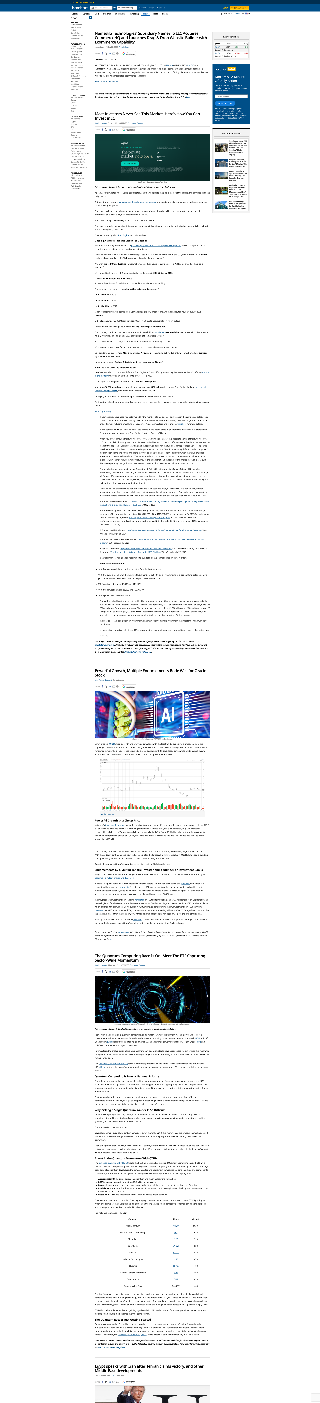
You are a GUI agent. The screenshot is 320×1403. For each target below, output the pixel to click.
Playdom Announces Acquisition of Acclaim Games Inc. (146, 548)
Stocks (75, 13)
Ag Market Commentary (79, 167)
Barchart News (76, 27)
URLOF (190, 65)
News (145, 13)
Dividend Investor (77, 156)
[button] (247, 13)
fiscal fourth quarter (114, 825)
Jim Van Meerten (77, 68)
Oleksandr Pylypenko (78, 76)
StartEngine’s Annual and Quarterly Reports (149, 517)
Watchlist (143, 8)
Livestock (74, 105)
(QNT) (110, 1041)
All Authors (75, 89)
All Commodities (77, 97)
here (188, 97)
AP (113, 1375)
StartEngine (160, 332)
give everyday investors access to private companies (156, 245)
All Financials (75, 119)
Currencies (120, 13)
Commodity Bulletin (78, 162)
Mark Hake (75, 73)
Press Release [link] (124, 47)
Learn (165, 13)
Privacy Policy (232, 118)
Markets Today (76, 25)
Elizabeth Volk (76, 59)
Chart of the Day (77, 35)
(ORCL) (112, 743)
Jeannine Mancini (77, 65)
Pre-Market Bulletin (78, 159)
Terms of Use (219, 118)
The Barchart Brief (77, 148)
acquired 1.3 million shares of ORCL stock (114, 877)
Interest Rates (76, 132)
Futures (107, 13)
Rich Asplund (75, 79)
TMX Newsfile (76, 186)
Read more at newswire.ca (107, 81)
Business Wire (76, 180)
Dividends (74, 124)
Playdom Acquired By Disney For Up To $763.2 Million (136, 552)
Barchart (108, 680)
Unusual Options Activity (80, 154)
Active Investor (76, 151)
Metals (73, 108)
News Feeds (75, 38)
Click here (181, 423)
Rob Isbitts (75, 84)
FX (72, 129)
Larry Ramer (123, 932)
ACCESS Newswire (77, 178)
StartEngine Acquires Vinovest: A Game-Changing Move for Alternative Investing (164, 530)
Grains (73, 103)
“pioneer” (185, 883)
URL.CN (169, 65)
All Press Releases (77, 175)
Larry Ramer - (100, 680)
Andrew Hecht (76, 46)
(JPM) (198, 1041)
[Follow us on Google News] (128, 53)
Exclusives (74, 30)
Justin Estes (75, 70)
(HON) (197, 1038)
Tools (155, 13)
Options (86, 13)
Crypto (73, 121)
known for (125, 887)
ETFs (97, 13)
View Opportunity (103, 411)
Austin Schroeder (77, 49)
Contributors (75, 33)
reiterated (139, 899)
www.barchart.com (107, 814)
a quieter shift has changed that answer (137, 202)
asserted (137, 919)
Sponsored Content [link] (135, 123)
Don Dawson (75, 57)
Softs (72, 111)
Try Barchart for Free (239, 8)
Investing (134, 13)
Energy (73, 100)
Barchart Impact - (101, 123)
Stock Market (75, 138)
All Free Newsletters (78, 145)
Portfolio (151, 8)
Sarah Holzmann (77, 87)
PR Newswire (75, 189)
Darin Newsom (76, 54)
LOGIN (225, 8)
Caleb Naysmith (76, 51)
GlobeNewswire (76, 183)
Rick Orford (75, 81)
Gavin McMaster (77, 62)
